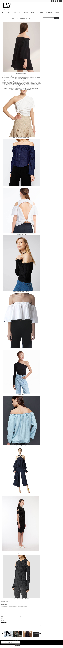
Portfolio (57, 12)
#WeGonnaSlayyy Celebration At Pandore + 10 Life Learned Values (32, 627)
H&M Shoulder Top (21, 394)
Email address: (16, 640)
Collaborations (49, 12)
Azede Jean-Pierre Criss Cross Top (21, 494)
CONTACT (60, 642)
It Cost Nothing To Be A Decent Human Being (11, 626)
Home (3, 12)
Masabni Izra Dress (21, 553)
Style (20, 12)
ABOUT (60, 641)
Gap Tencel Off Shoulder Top (21, 445)
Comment (3, 614)
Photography (40, 12)
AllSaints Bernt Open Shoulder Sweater (21, 598)
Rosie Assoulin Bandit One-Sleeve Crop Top (21, 137)
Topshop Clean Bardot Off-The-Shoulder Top (21, 291)
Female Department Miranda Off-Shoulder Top (21, 349)
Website (2, 620)
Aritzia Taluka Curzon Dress (21, 73)
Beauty (14, 12)
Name (2, 616)
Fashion (8, 12)
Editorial (33, 12)
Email (2, 618)
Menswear (26, 12)
